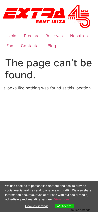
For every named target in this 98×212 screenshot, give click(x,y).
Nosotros (79, 35)
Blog (51, 45)
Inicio (11, 35)
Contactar (30, 45)
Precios (31, 35)
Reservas (54, 35)
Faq (9, 45)
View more (61, 199)
